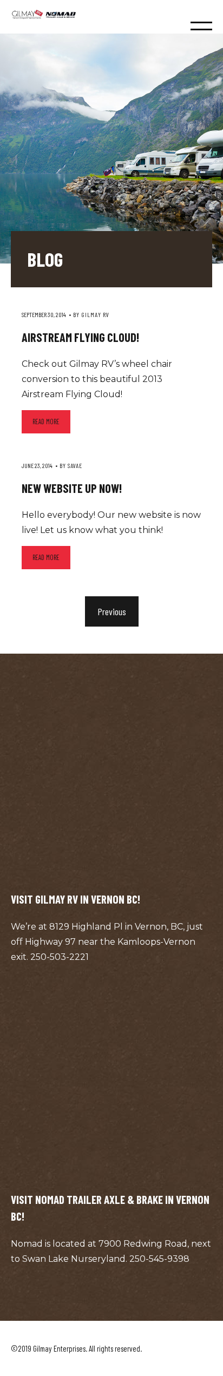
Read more (46, 421)
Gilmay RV (95, 314)
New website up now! (72, 488)
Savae (75, 465)
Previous (111, 611)
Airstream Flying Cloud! (80, 337)
